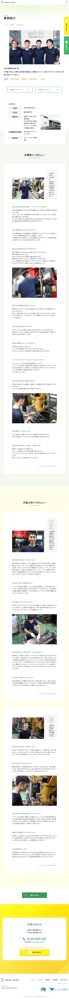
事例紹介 (12, 24)
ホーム (33, 980)
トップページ (6, 24)
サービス (40, 980)
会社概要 (55, 980)
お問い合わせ (64, 980)
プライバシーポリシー (63, 983)
